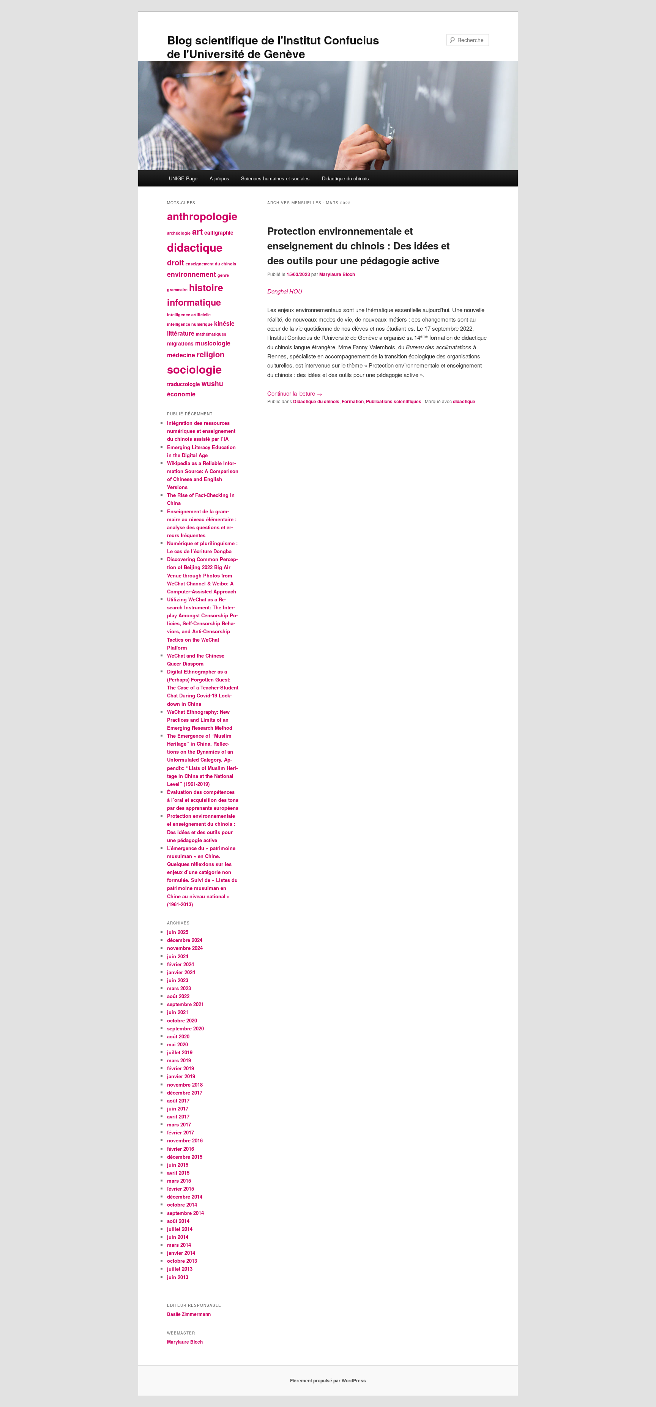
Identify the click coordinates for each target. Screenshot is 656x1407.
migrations (180, 343)
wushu (212, 383)
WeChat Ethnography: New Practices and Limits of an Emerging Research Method (199, 719)
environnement (191, 274)
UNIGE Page (183, 178)
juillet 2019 (179, 1052)
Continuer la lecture (294, 393)
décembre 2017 (184, 1092)
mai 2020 (177, 1044)
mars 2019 (179, 1060)
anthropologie (202, 215)
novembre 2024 (185, 947)
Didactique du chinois (345, 178)
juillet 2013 (179, 1268)
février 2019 (180, 1068)
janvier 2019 (181, 1076)
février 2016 (180, 1148)
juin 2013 (177, 1277)
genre (223, 275)
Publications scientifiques (393, 401)
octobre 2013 (182, 1260)
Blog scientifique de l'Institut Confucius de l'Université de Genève (273, 47)
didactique (464, 401)
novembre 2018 (185, 1084)
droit (175, 262)
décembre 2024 (184, 939)
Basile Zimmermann (189, 1314)
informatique (194, 302)
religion (210, 354)
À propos (219, 178)
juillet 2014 (179, 1228)
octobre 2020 (182, 1020)
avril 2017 (178, 1116)
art (197, 231)
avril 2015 (178, 1172)
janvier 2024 (181, 972)
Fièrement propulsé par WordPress (328, 1380)
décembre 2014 (184, 1196)
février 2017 (180, 1132)
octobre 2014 (182, 1204)
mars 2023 (179, 988)
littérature (180, 333)
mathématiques (211, 334)
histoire (206, 287)
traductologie (183, 384)
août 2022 (178, 996)
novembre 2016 (185, 1140)
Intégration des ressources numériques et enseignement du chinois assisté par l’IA (201, 430)
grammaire (177, 289)
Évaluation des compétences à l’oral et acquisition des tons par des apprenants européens (202, 799)
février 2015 (180, 1188)
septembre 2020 (185, 1028)
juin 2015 (177, 1164)
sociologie (194, 369)
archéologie (179, 233)
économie (181, 394)
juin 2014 (177, 1236)
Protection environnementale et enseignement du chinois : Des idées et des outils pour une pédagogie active (358, 245)
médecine (181, 354)
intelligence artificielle (189, 314)
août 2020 (178, 1036)
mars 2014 (179, 1244)
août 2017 (178, 1100)
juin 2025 (177, 931)
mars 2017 (179, 1124)
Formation (353, 401)
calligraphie (218, 232)
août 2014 (178, 1220)
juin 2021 (177, 1012)
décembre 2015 (184, 1156)
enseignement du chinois (211, 264)
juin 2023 (177, 980)
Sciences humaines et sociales (275, 178)
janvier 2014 (181, 1252)
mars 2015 (179, 1180)
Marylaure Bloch (337, 274)
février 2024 (180, 964)
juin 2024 (177, 956)
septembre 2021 (185, 1004)
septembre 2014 (185, 1212)
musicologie (212, 343)
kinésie (224, 323)
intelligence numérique (190, 324)
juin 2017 (177, 1108)
